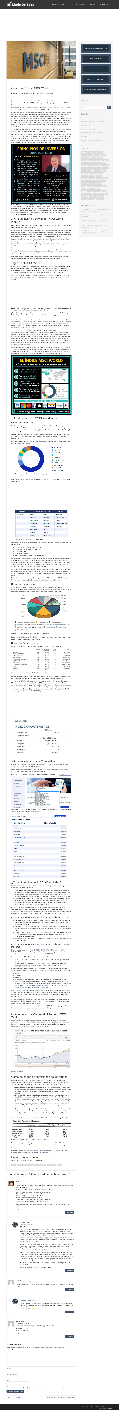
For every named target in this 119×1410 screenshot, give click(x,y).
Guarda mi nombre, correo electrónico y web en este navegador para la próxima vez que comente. (36, 1388)
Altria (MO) (97, 155)
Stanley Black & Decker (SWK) (100, 194)
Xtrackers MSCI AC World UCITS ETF (26, 938)
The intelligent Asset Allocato (24, 1139)
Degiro (32, 1165)
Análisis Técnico (98, 157)
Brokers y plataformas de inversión (93, 121)
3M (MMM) (84, 152)
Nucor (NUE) (98, 183)
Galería (92, 4)
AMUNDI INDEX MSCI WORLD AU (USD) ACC (30, 959)
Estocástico (105, 168)
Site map (93, 1407)
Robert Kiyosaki (99, 191)
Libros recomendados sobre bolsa (93, 133)
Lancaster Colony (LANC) (88, 178)
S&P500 (43, 136)
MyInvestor (18, 979)
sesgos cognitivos (86, 194)
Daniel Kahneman (103, 165)
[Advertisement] (59, 23)
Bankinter (18, 977)
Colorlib (110, 1407)
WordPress (109, 1408)
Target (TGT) (85, 196)
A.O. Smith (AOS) (93, 152)
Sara (17, 1181)
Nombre (9, 1368)
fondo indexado (23, 103)
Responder (69, 1213)
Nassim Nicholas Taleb (87, 183)
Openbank (18, 975)
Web (8, 1380)
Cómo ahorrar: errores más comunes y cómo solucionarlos (94, 226)
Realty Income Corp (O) (87, 191)
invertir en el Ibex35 (31, 136)
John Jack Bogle (51, 1165)
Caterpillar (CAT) (86, 163)
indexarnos (62, 131)
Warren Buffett (99, 199)
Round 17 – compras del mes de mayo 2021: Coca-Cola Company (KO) (94, 231)
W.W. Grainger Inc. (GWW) (88, 199)
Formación (38, 93)
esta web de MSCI (39, 769)
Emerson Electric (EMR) (95, 168)
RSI (106, 191)
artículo (32, 101)
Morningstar (19, 1071)
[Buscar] (109, 107)
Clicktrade (26, 1165)
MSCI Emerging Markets (31, 983)
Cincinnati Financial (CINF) (98, 163)
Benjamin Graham (103, 160)
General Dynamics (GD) (99, 170)
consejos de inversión (64, 112)
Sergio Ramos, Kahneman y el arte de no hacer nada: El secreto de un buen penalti (95, 221)
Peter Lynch (103, 186)
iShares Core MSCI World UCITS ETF (26, 932)
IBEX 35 (20, 277)
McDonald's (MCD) (91, 181)
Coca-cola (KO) (94, 165)
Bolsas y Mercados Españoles (44, 275)
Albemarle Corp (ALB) (87, 155)
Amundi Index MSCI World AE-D (26, 963)
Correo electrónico (12, 1374)
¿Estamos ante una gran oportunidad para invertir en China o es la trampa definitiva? (95, 210)
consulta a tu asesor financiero (40, 1152)
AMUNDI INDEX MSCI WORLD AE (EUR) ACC (44, 950)
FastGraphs (89, 170)
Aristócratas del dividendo (90, 118)
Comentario (10, 1350)
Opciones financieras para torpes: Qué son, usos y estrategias (95, 215)
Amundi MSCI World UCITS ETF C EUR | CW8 (29, 926)
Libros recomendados (78, 4)
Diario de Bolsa (28, 93)
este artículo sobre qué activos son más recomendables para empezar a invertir (41, 913)
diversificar (38, 1165)
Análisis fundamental (87, 157)
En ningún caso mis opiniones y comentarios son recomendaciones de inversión (35, 1150)
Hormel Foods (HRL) (87, 173)
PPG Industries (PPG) (87, 188)
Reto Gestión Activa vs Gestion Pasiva (94, 140)
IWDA (17, 934)
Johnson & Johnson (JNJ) (88, 175)
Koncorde (98, 175)
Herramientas (104, 4)
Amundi (14, 1165)
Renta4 (17, 973)
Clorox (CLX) (85, 165)
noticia (16, 126)
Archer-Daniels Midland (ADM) (89, 160)
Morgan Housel (102, 181)
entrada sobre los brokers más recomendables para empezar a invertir (32, 970)
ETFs (44, 1165)
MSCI (49, 266)
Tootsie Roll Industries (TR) (96, 196)
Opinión (85, 136)
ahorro (100, 152)
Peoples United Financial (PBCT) (90, 186)
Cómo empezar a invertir (59, 4)
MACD (83, 181)
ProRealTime (97, 188)
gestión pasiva (47, 142)
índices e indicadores (47, 93)
